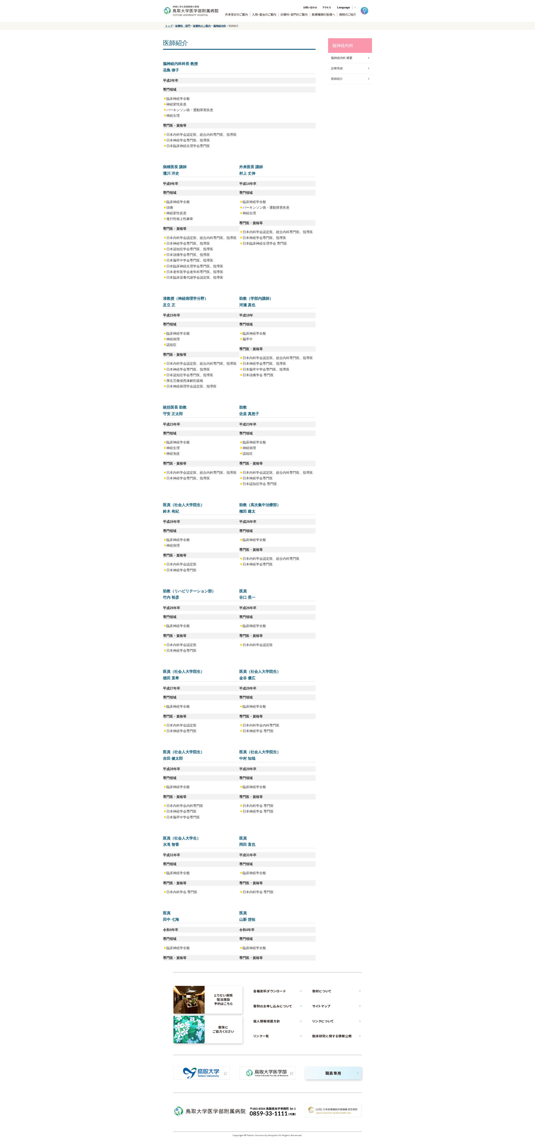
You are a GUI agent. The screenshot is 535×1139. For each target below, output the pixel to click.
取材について (321, 991)
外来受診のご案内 (236, 14)
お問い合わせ (310, 7)
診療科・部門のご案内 (294, 14)
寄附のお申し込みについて (272, 1006)
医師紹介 (337, 78)
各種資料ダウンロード (269, 991)
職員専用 (333, 1073)
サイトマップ (321, 1006)
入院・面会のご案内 (264, 14)
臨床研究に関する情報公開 (332, 1036)
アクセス (326, 7)
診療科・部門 (182, 25)
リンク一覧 (261, 1036)
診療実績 (337, 68)
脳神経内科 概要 (341, 58)
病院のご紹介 (347, 14)
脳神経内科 (219, 25)
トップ (169, 25)
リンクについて (323, 1021)
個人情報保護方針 (266, 1021)
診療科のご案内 (202, 25)
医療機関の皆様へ (323, 14)
